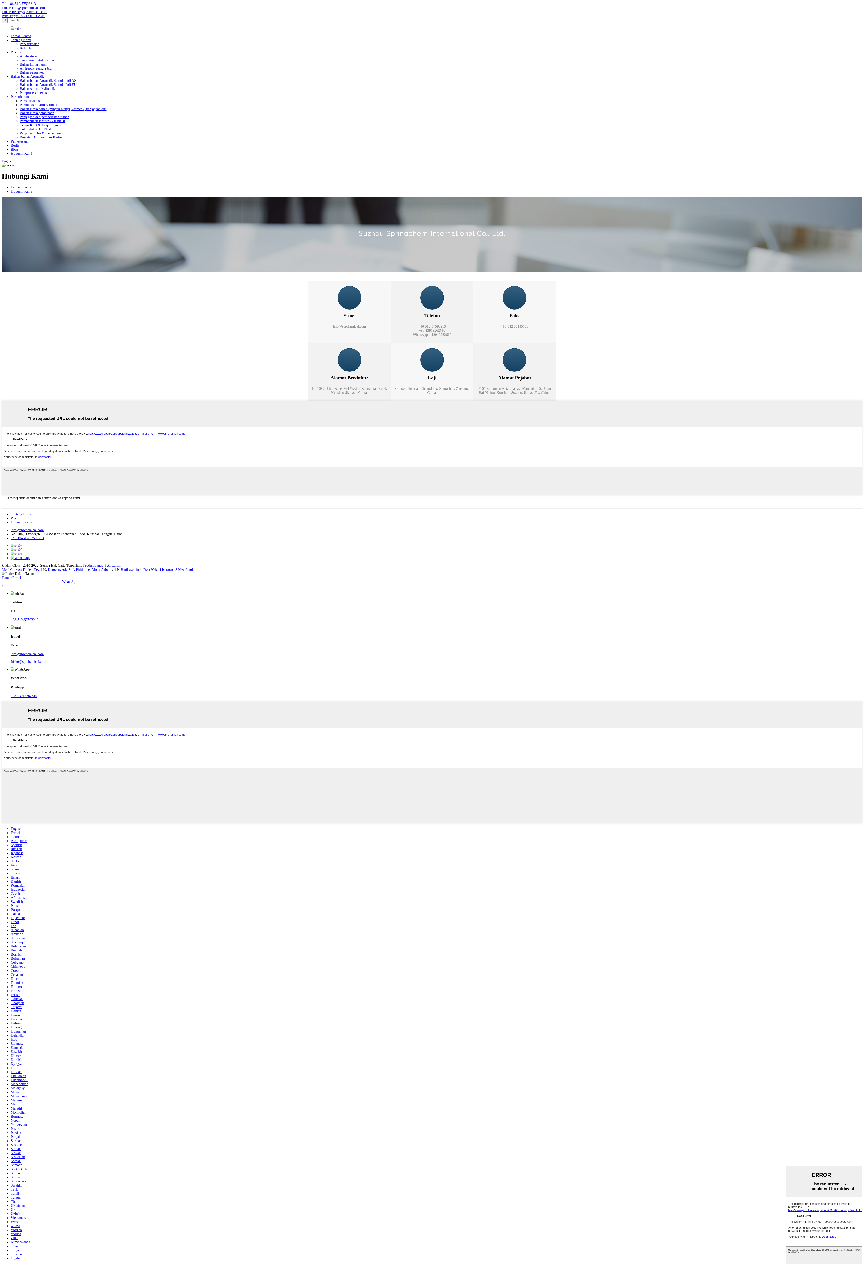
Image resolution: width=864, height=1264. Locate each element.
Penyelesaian (20, 141)
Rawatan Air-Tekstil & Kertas (41, 137)
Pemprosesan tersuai (34, 93)
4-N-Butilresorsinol (128, 569)
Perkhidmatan (29, 44)
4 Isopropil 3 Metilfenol (176, 569)
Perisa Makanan (31, 101)
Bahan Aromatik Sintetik (37, 89)
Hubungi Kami (21, 153)
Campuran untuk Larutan (38, 60)
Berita (15, 145)
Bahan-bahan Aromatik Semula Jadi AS (48, 80)
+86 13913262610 (24, 696)
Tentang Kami (21, 40)
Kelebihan (27, 48)
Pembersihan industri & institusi (42, 121)
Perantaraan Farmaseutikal (38, 105)
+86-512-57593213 (24, 620)
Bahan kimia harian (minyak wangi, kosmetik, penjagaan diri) (63, 109)
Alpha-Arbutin (101, 569)
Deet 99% (150, 569)
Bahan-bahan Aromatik (27, 76)
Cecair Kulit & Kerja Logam (40, 125)
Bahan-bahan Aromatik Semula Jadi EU (48, 84)
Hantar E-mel (11, 578)
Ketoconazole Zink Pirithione (69, 569)
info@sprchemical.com (27, 530)
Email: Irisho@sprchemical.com (24, 12)
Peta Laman (113, 565)
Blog (14, 149)
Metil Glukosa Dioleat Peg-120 (24, 569)
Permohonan (20, 97)
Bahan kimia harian (33, 64)
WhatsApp (69, 582)
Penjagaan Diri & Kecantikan (41, 133)
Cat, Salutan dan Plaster (37, 129)
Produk (16, 52)
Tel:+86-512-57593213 (27, 538)
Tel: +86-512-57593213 (19, 4)
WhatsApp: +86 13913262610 (23, 16)
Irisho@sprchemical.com (28, 662)
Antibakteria (28, 56)
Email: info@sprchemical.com (23, 8)
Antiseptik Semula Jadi (36, 68)
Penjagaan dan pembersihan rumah (44, 117)
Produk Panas (93, 565)
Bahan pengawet (32, 72)
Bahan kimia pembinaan (37, 113)
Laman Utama (21, 36)
